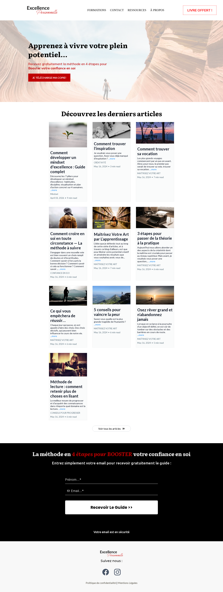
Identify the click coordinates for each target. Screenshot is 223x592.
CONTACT (117, 10)
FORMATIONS (96, 10)
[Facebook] (106, 572)
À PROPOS (157, 10)
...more (53, 190)
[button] (68, 161)
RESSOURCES (137, 10)
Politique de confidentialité (101, 582)
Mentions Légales (127, 582)
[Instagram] (117, 572)
